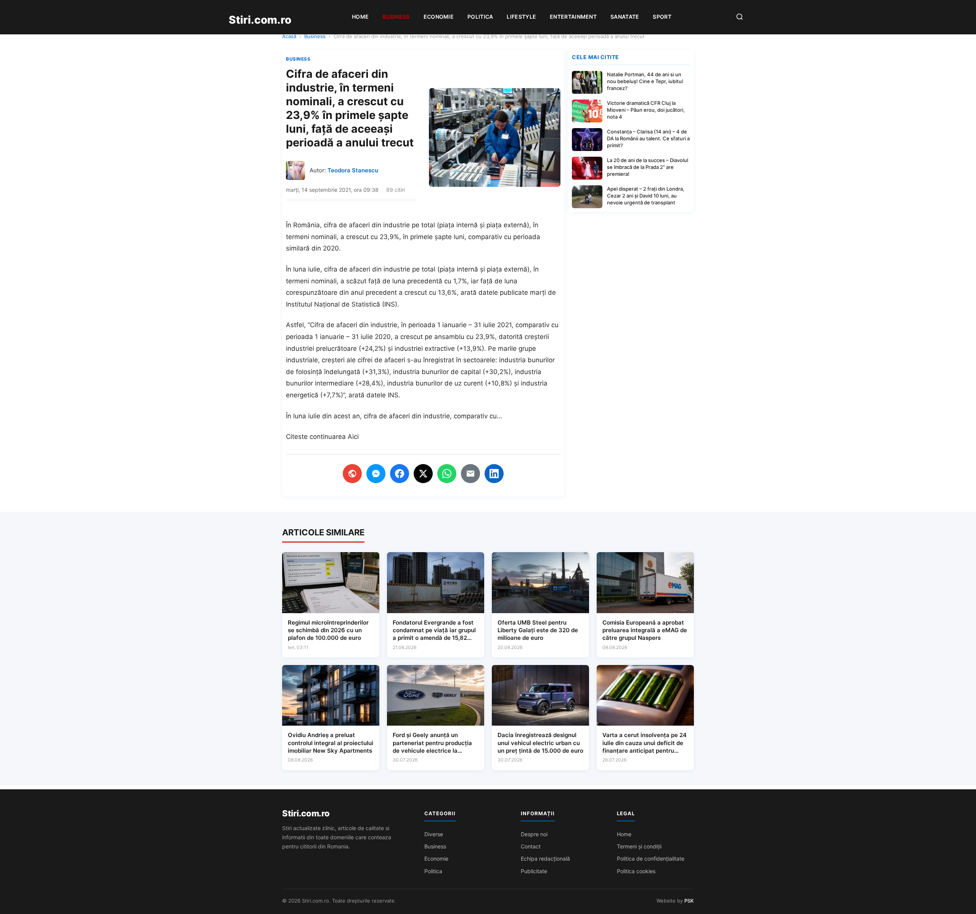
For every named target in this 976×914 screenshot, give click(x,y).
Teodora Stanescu (352, 170)
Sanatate (624, 16)
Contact (531, 846)
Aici (353, 436)
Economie (439, 16)
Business (395, 16)
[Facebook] (399, 473)
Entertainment (573, 16)
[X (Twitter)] (423, 473)
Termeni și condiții (639, 846)
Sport (662, 16)
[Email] (470, 473)
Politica (480, 16)
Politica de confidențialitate (650, 858)
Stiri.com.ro (305, 813)
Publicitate (534, 871)
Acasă (289, 36)
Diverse (433, 834)
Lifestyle (521, 16)
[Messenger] (375, 473)
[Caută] (739, 17)
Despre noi (534, 834)
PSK (689, 901)
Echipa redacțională (545, 858)
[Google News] (352, 473)
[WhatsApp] (446, 473)
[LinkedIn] (494, 473)
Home (360, 16)
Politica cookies (636, 871)
